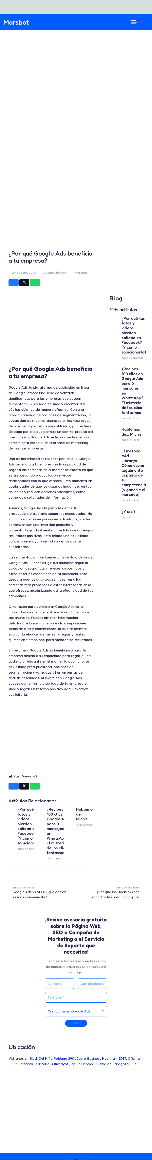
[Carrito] (144, 22)
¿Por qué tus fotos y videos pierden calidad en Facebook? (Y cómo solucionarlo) (29, 826)
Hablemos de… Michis (132, 431)
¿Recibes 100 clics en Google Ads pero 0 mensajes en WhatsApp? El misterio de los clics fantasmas (57, 831)
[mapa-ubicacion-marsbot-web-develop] (76, 1110)
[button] (134, 22)
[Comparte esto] (14, 282)
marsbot (80, 272)
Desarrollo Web (55, 272)
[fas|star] (140, 1148)
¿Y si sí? (129, 511)
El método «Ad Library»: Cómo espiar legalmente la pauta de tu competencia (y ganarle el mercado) (134, 472)
